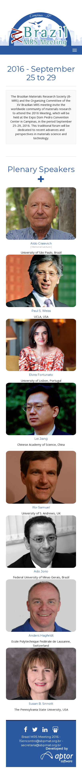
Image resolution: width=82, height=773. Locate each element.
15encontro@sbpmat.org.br (40, 741)
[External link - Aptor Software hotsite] (57, 755)
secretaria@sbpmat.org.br (41, 745)
